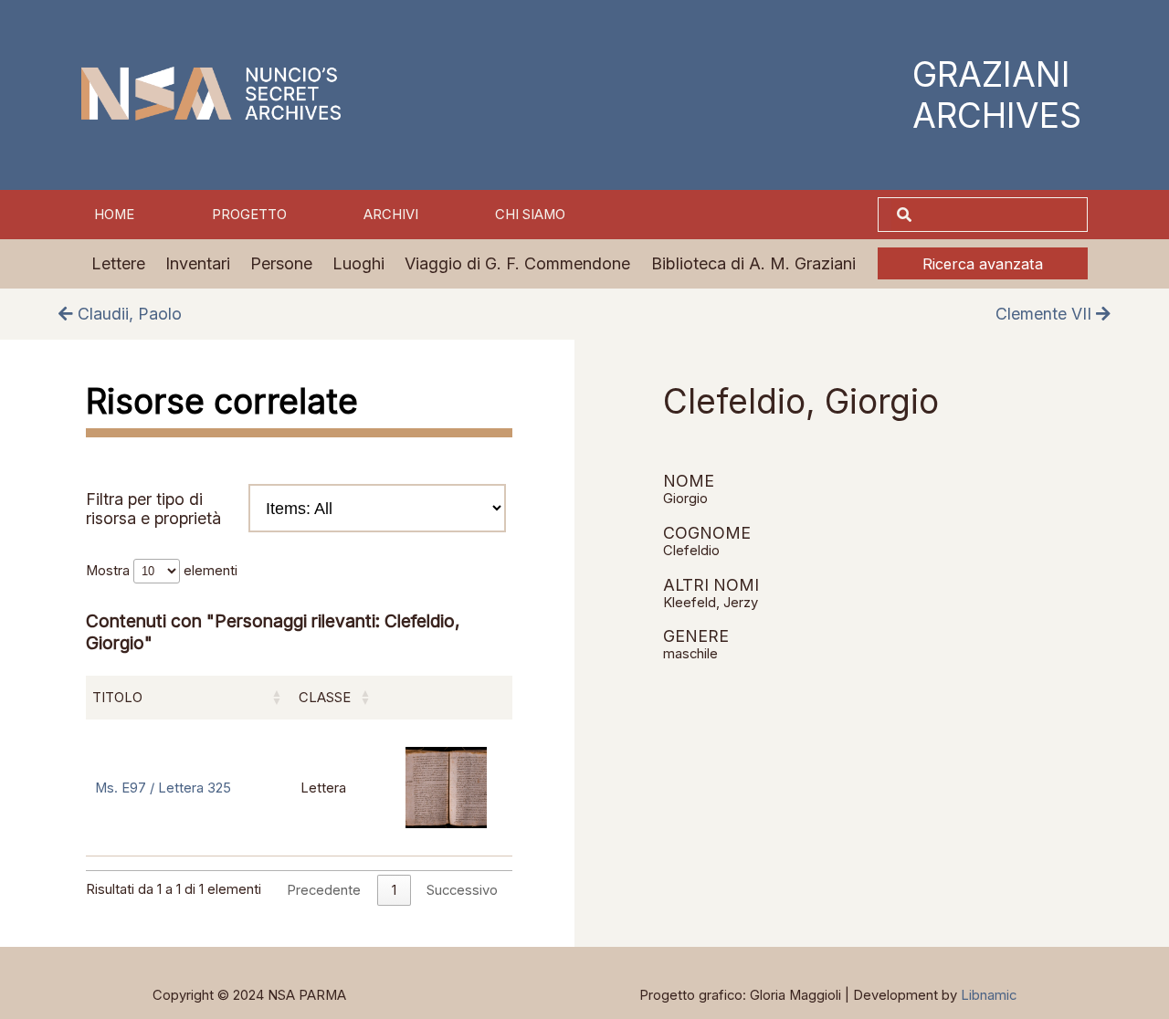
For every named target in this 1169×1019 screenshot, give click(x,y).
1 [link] (394, 890)
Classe (325, 697)
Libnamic (988, 995)
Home (114, 214)
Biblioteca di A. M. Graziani (753, 263)
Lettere (118, 263)
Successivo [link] (462, 890)
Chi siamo (530, 214)
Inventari (197, 263)
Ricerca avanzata (982, 264)
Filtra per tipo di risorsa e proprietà (153, 508)
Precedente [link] (324, 890)
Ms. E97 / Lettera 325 (163, 788)
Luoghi (358, 263)
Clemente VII (1045, 313)
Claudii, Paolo (127, 313)
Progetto (249, 214)
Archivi (390, 214)
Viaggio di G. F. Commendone (517, 263)
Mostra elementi (161, 570)
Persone (281, 263)
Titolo (117, 697)
